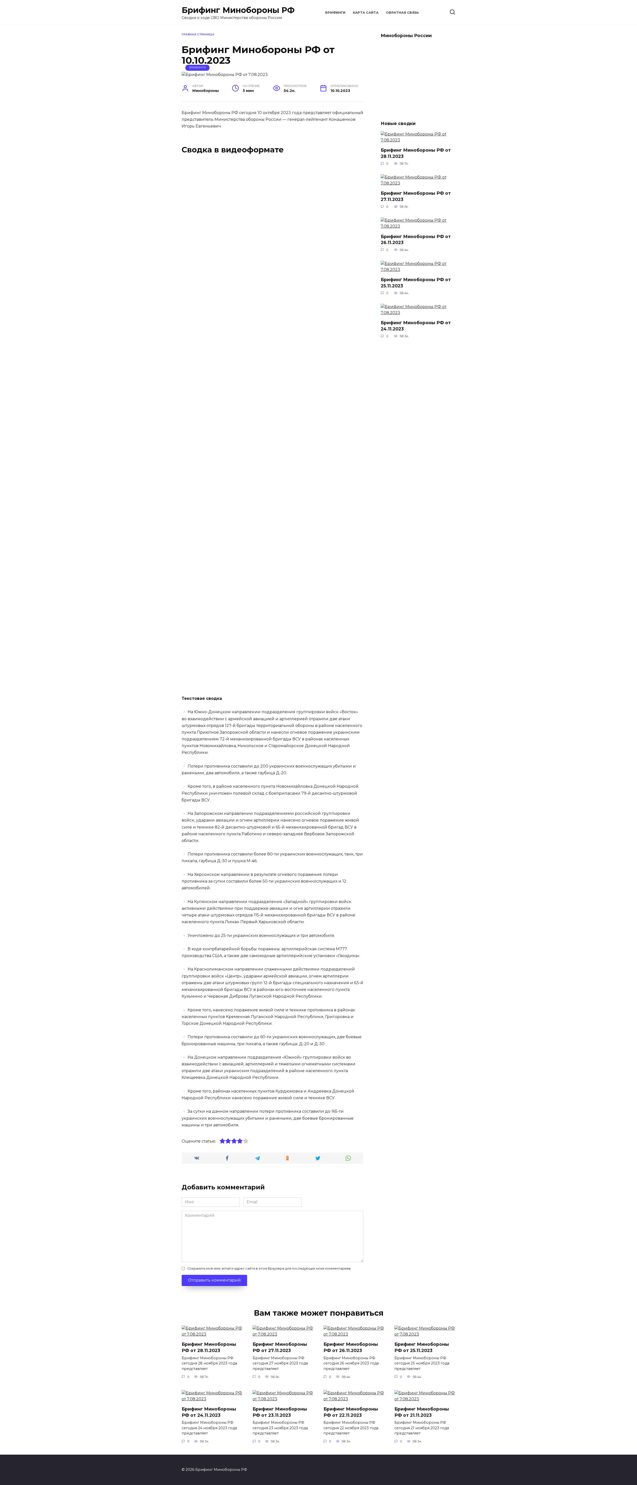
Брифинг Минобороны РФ (238, 10)
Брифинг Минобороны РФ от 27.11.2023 (416, 196)
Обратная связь (402, 12)
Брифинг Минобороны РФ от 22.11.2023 (350, 1412)
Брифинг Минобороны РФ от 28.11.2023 (416, 153)
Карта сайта (365, 12)
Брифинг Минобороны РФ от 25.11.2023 (416, 282)
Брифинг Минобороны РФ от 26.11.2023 (350, 1347)
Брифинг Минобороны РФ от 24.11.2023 (416, 325)
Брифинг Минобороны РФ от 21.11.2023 (421, 1412)
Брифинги (335, 12)
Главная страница (198, 34)
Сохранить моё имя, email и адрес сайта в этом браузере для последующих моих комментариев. (269, 1268)
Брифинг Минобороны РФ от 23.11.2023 (280, 1412)
